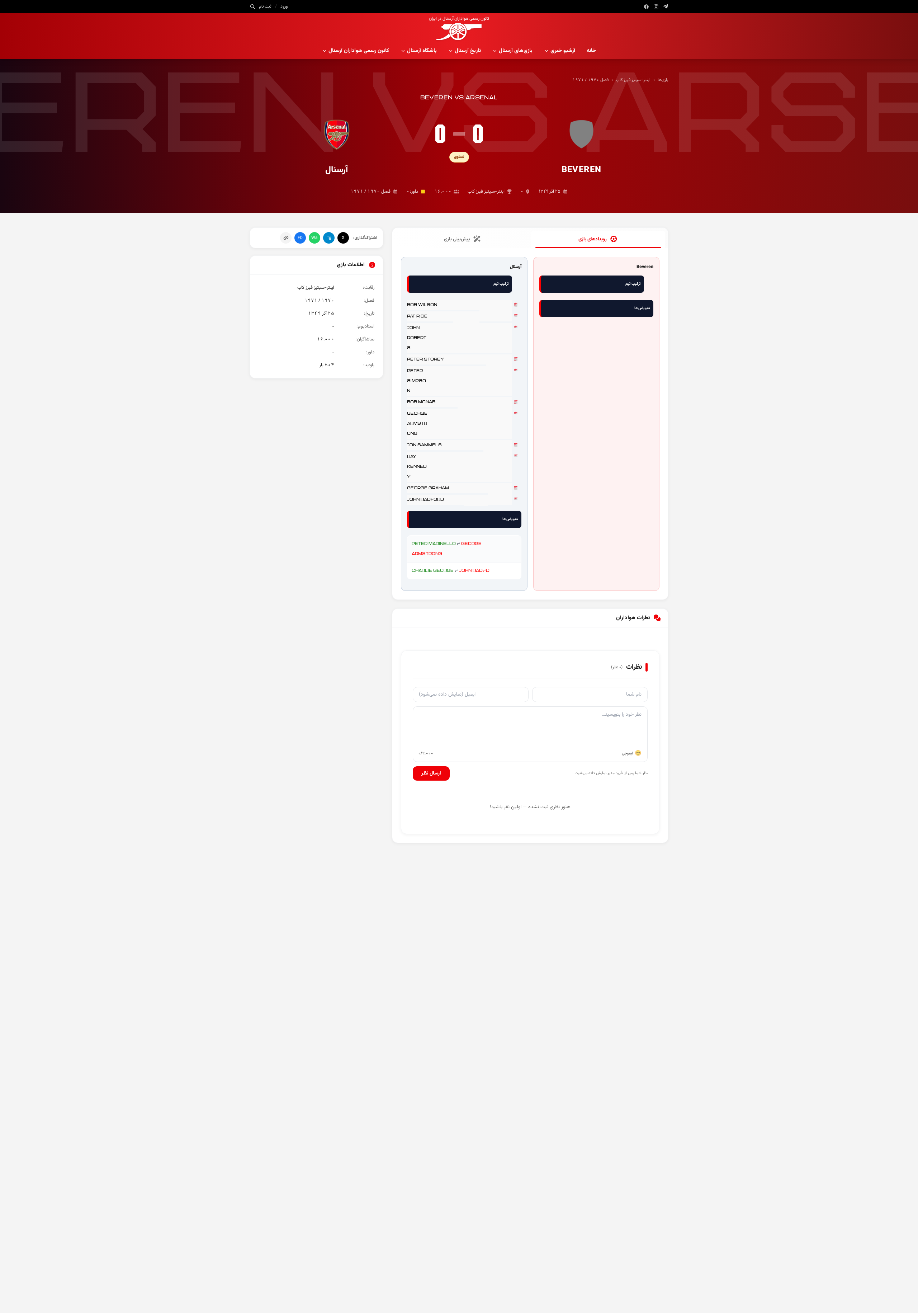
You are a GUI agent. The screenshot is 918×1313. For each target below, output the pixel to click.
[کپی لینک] (286, 238)
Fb (300, 238)
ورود (284, 6)
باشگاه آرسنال (422, 51)
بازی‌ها (663, 80)
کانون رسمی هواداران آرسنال (358, 51)
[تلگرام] (665, 6)
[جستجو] (252, 6)
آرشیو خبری (562, 51)
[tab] (598, 239)
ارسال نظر (431, 773)
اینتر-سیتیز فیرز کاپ (633, 80)
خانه (591, 51)
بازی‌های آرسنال (516, 51)
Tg (329, 238)
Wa (314, 238)
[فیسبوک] (646, 6)
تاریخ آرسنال (468, 51)
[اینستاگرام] (656, 6)
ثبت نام (265, 6)
